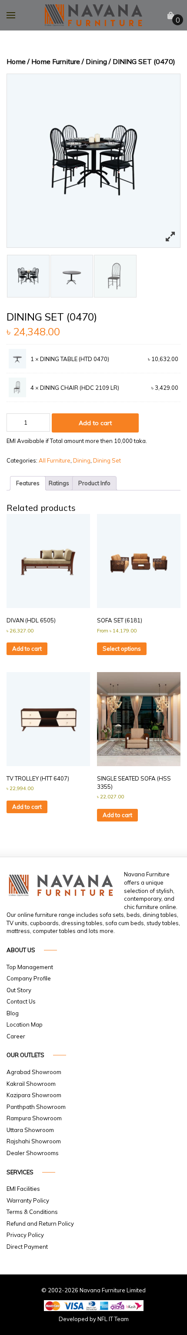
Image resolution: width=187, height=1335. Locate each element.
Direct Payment (27, 1246)
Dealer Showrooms (33, 1152)
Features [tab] (28, 483)
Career (16, 1036)
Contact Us (21, 1001)
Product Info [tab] (94, 483)
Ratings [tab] (59, 483)
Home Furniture (55, 61)
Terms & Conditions (32, 1211)
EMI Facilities (23, 1188)
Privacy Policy (25, 1234)
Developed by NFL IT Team (94, 1318)
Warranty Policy (28, 1200)
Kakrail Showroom (31, 1083)
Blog (13, 1013)
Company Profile (29, 978)
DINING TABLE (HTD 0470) (74, 358)
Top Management (30, 966)
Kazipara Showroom (34, 1095)
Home (16, 61)
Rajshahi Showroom (34, 1141)
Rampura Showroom (34, 1118)
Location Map (25, 1024)
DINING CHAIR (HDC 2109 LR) (79, 387)
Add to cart (95, 423)
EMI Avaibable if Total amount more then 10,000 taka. (77, 440)
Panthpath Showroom (36, 1106)
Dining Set (107, 460)
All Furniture (54, 460)
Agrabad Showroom (34, 1071)
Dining (96, 61)
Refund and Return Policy (40, 1223)
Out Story (19, 990)
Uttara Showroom (30, 1129)
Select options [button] (122, 648)
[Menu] (11, 15)
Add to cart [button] (27, 648)
